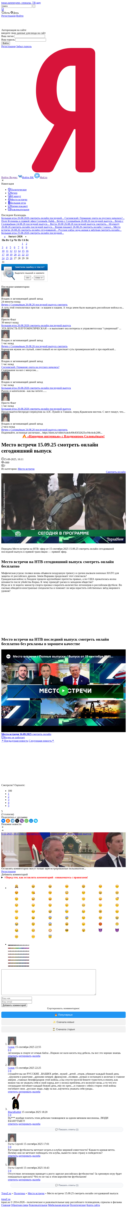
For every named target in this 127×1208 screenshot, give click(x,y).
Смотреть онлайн (116, 471)
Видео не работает (14, 737)
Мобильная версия (58, 1205)
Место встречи (26, 468)
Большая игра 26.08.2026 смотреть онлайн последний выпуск (36, 325)
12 (11, 251)
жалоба (36, 1055)
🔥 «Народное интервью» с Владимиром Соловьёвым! (63, 436)
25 (7, 258)
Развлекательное (38, 1205)
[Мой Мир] (31, 821)
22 (23, 254)
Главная (5, 1205)
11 (7, 251)
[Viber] (22, 821)
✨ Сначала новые (63, 1022)
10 (3, 251)
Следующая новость (40, 740)
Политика (19, 1193)
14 (19, 251)
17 (3, 254)
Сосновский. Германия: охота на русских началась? (30, 367)
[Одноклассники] (8, 821)
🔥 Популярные (63, 1014)
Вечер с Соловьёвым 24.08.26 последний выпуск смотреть (34, 429)
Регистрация (8, 15)
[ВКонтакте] (3, 821)
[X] (17, 821)
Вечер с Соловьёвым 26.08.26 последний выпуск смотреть (34, 304)
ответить (13, 1055)
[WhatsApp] (26, 821)
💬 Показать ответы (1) (66, 1129)
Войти (19, 15)
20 (15, 254)
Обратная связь (19, 1205)
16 (27, 251)
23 (27, 254)
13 (15, 251)
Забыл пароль (24, 46)
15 (23, 251)
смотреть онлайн (26, 734)
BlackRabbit (14, 1112)
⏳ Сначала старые (63, 1029)
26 (11, 258)
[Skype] (36, 821)
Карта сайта (93, 1205)
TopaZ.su (6, 1193)
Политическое (78, 1205)
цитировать (25, 1055)
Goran (11, 1047)
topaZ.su (5, 1199)
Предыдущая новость (16, 740)
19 (11, 254)
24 (3, 258)
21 (19, 254)
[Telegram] (13, 821)
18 (7, 254)
